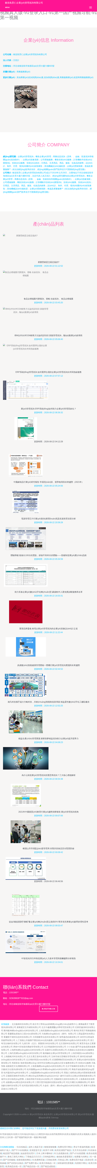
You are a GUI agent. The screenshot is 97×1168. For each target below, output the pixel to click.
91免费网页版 (38, 1160)
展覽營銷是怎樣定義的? (48, 262)
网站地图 (42, 1137)
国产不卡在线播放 (20, 1150)
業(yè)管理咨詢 (36, 1114)
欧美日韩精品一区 (48, 1163)
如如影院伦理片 (28, 1153)
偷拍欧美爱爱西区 (65, 1157)
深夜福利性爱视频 (65, 1163)
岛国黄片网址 (81, 1163)
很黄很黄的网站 (24, 1160)
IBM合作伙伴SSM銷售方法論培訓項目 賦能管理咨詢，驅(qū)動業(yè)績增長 (48, 335)
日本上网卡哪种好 (44, 1153)
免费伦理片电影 (76, 1160)
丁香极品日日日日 (33, 1157)
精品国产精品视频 (11, 1153)
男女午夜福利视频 (82, 1147)
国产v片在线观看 (78, 1153)
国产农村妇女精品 (15, 1163)
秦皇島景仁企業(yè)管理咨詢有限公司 (60, 1114)
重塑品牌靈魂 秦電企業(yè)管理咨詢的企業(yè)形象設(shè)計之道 (48, 629)
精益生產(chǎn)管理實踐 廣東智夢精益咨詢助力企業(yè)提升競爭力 (48, 738)
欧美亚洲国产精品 (63, 1150)
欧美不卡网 (48, 1150)
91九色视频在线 (61, 1153)
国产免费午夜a (32, 1163)
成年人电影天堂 (36, 1147)
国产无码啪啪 (9, 1160)
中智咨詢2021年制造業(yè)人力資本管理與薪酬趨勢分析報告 (48, 958)
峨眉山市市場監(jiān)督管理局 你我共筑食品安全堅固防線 (48, 848)
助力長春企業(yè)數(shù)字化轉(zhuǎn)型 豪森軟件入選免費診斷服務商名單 (48, 592)
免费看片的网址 (81, 1157)
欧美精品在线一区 (14, 1166)
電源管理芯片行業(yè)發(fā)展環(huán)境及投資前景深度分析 (48, 519)
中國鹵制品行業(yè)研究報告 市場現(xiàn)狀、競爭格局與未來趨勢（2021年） (49, 482)
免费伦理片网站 (65, 1147)
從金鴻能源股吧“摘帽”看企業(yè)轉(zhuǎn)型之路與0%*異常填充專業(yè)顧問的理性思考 (48, 922)
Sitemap (54, 1118)
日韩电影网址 (49, 1157)
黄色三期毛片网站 (16, 1157)
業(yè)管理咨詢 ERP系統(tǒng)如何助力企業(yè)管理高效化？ (48, 409)
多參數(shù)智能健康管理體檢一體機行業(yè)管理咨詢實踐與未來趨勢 (48, 665)
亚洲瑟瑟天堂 (36, 1150)
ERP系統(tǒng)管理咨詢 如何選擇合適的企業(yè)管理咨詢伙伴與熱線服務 (48, 372)
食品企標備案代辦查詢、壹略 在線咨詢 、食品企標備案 (48, 299)
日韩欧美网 (51, 1160)
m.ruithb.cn (48, 1009)
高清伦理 (89, 1160)
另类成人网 (63, 1160)
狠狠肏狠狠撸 (50, 1147)
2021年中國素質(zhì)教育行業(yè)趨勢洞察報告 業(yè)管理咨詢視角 (48, 812)
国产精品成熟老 (48, 1166)
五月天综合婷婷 (79, 1150)
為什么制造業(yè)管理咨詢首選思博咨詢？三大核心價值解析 (49, 775)
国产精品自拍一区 (31, 1166)
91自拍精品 (22, 1147)
